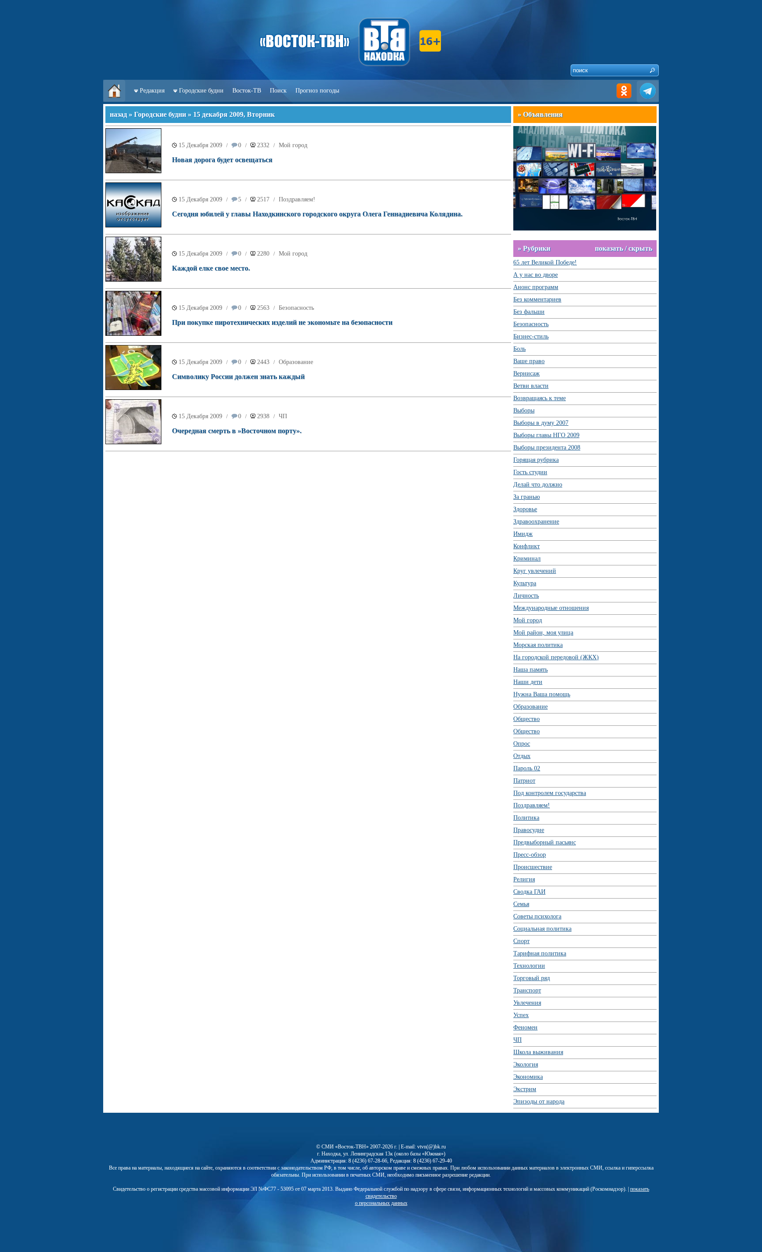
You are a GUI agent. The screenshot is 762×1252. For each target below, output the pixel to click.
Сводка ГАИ (529, 891)
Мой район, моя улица (543, 632)
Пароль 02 (526, 768)
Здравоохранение (536, 521)
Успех (521, 1015)
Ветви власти (531, 386)
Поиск (278, 90)
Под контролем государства (549, 793)
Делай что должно (537, 484)
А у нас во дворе (535, 274)
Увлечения (527, 1002)
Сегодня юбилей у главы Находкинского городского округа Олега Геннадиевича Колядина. (317, 214)
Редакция (152, 90)
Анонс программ (535, 287)
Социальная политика (542, 928)
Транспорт (527, 990)
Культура (524, 583)
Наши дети (527, 682)
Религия (524, 879)
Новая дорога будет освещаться (222, 159)
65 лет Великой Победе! (545, 262)
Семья (521, 904)
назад (118, 114)
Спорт (521, 941)
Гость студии (530, 472)
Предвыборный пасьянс (544, 842)
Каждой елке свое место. (211, 268)
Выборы (523, 410)
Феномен (525, 1027)
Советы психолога (537, 916)
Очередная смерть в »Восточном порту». (237, 431)
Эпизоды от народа (538, 1101)
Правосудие (528, 830)
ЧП (283, 416)
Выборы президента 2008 (546, 447)
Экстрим (524, 1089)
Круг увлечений (534, 571)
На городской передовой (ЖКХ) (556, 657)
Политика (526, 817)
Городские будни (201, 90)
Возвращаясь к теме (539, 398)
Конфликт (526, 546)
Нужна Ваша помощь (541, 694)
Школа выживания (538, 1052)
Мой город (293, 145)
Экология (525, 1064)
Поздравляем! (297, 199)
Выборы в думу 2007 (540, 423)
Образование (296, 362)
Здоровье (525, 509)
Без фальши (529, 311)
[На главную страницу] (114, 100)
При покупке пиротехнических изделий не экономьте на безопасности (282, 322)
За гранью (526, 497)
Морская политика (538, 645)
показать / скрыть (623, 248)
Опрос (521, 743)
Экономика (528, 1077)
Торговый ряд (531, 978)
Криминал (527, 558)
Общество (526, 719)
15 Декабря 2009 (200, 145)
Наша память (530, 669)
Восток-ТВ (246, 90)
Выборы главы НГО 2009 (546, 435)
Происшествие (532, 867)
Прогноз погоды (317, 90)
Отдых (521, 756)
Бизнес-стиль (531, 336)
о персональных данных (381, 1203)
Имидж (523, 534)
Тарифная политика (539, 953)
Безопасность (296, 308)
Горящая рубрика (536, 460)
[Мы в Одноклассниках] (624, 100)
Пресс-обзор (529, 854)
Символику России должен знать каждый (238, 376)
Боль (519, 349)
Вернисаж (526, 373)
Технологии (529, 965)
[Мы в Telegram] (648, 100)
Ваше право (529, 361)
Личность (526, 595)
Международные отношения (551, 608)
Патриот (524, 780)
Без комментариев (537, 299)
